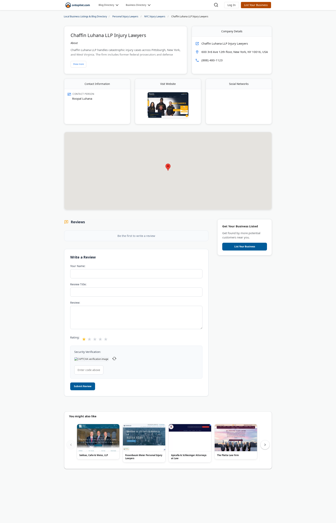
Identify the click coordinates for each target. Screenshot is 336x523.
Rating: (75, 337)
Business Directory (136, 5)
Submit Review (82, 386)
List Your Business (256, 5)
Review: (75, 302)
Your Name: (77, 266)
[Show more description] (78, 64)
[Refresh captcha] (114, 359)
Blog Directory (106, 5)
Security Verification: (87, 352)
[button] (231, 5)
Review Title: (78, 284)
